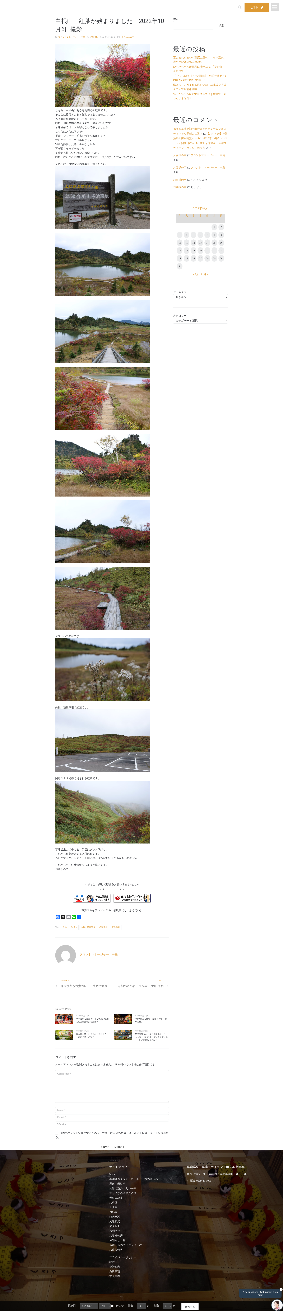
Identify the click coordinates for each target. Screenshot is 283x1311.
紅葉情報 (94, 37)
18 (186, 250)
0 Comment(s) (128, 37)
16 (221, 242)
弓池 (65, 927)
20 (200, 250)
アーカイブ (179, 292)
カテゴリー (179, 315)
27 (200, 258)
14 (207, 242)
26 (193, 258)
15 (214, 242)
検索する (190, 1306)
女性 (156, 1305)
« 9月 (196, 274)
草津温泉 (116, 927)
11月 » (204, 274)
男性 (130, 1305)
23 (221, 250)
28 (207, 258)
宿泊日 (72, 1305)
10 (179, 242)
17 (179, 250)
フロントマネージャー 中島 (71, 37)
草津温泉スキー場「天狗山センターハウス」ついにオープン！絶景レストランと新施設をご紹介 (151, 1037)
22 (214, 250)
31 (179, 266)
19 (193, 250)
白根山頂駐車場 (88, 927)
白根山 (74, 927)
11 (186, 242)
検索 (175, 19)
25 (186, 258)
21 (207, 250)
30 (221, 258)
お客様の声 (179, 155)
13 (200, 242)
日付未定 (118, 1306)
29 (214, 258)
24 (179, 258)
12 (193, 242)
